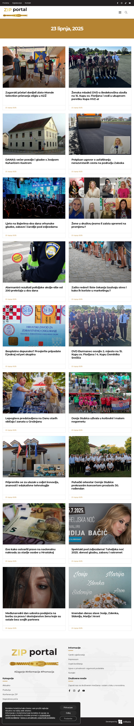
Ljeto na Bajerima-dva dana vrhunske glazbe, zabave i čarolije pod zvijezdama (31, 225)
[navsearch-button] (126, 12)
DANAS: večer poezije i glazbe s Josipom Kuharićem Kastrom (32, 161)
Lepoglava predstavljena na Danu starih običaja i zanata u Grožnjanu (31, 420)
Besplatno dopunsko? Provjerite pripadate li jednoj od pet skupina (33, 353)
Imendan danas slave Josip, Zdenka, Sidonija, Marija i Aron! (95, 614)
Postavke (68, 718)
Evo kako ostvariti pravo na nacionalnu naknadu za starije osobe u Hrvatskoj (30, 551)
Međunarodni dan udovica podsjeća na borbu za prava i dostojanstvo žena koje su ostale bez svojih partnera (33, 616)
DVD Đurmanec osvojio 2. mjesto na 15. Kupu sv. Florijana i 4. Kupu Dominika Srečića (96, 354)
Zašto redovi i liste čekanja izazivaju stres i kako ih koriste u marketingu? (99, 289)
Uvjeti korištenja (12, 718)
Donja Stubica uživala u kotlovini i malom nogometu (97, 420)
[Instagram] (121, 3)
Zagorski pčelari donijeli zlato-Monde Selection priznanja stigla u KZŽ (29, 94)
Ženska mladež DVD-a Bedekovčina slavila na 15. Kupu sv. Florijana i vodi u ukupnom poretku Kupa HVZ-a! (99, 96)
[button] (120, 12)
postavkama (45, 715)
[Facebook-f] (117, 3)
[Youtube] (129, 3)
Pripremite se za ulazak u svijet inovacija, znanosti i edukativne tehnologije (32, 483)
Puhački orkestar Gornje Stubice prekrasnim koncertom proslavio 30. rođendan (95, 485)
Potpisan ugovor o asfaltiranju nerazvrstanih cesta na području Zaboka (97, 161)
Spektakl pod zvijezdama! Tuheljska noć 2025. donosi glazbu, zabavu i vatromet (97, 551)
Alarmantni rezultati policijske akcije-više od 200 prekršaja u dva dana (34, 289)
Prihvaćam (68, 707)
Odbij (68, 713)
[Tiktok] (125, 3)
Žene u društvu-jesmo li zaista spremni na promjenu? (98, 225)
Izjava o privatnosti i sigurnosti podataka (38, 718)
